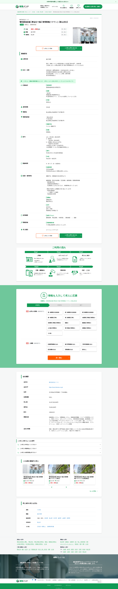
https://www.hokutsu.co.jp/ (56, 387)
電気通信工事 (34, 549)
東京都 (83, 549)
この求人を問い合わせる (71, 48)
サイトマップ (80, 580)
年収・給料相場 (71, 580)
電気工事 (19, 549)
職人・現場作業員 (81, 541)
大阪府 (72, 551)
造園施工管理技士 (39, 544)
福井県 (59, 518)
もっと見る (93, 491)
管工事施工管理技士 (30, 544)
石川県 (55, 518)
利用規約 (49, 585)
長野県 (68, 518)
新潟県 (46, 518)
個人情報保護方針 (58, 585)
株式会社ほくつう (54, 382)
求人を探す (48, 580)
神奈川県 (88, 549)
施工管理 (39, 514)
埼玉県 (76, 549)
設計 (76, 541)
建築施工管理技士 (52, 541)
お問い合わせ (68, 585)
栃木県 (68, 549)
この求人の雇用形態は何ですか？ (28, 452)
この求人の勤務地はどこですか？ (28, 448)
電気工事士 (30, 541)
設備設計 (67, 541)
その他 (33, 11)
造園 (80, 544)
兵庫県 (76, 551)
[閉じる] (116, 2)
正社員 (39, 526)
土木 (29, 549)
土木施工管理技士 (21, 544)
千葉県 (80, 549)
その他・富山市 (48, 11)
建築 (23, 549)
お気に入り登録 (48, 48)
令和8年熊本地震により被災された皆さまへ (58, 1)
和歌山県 (84, 551)
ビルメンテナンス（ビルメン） (67, 544)
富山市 (39, 522)
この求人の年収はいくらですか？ (28, 444)
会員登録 (54, 580)
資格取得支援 (50, 526)
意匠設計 (77, 544)
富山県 (50, 518)
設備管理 (72, 541)
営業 (87, 541)
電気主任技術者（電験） (22, 541)
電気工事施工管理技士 (39, 541)
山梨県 (64, 518)
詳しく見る (64, 29)
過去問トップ (87, 580)
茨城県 (64, 549)
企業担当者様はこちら (96, 580)
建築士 (46, 541)
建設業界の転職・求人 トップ (23, 11)
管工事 (26, 549)
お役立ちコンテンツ (62, 580)
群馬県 (72, 549)
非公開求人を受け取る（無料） (93, 6)
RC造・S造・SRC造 (42, 549)
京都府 (68, 551)
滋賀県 (64, 551)
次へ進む (59, 358)
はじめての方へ (41, 580)
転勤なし (44, 526)
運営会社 (99, 582)
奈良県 (80, 551)
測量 (83, 544)
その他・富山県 (39, 11)
